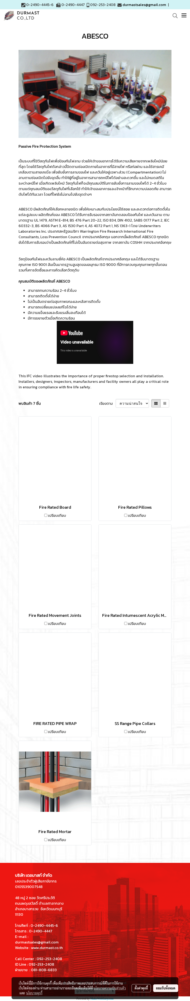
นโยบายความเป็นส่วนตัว (110, 988)
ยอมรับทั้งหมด (165, 988)
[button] (173, 15)
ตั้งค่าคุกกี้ (141, 988)
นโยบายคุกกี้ (34, 993)
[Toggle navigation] (184, 16)
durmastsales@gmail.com (144, 4)
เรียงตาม (107, 403)
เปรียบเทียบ (57, 515)
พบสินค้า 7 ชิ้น (30, 403)
